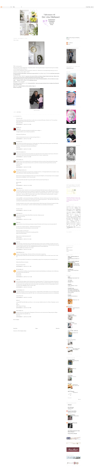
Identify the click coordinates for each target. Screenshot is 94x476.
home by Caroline (71, 314)
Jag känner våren (75, 332)
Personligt (76, 219)
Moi (69, 217)
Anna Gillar (70, 280)
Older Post (57, 328)
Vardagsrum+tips (78, 227)
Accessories (68, 206)
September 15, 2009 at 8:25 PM (23, 124)
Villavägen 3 (70, 306)
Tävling (68, 222)
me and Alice (70, 375)
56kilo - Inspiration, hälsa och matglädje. (73, 257)
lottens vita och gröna (20, 151)
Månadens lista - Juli (76, 299)
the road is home (71, 407)
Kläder (73, 212)
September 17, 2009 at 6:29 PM (23, 316)
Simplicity (70, 284)
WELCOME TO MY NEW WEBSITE (76, 349)
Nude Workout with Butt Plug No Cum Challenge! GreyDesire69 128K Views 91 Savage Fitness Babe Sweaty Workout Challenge (74, 291)
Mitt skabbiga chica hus (20, 170)
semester (68, 221)
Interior (70, 210)
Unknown (68, 44)
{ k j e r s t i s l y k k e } (72, 339)
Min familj (75, 216)
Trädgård (78, 224)
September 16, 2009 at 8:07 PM (23, 307)
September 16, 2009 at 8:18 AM (23, 219)
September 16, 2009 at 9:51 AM (23, 266)
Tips (67, 224)
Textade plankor (73, 222)
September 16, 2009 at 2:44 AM (23, 210)
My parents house (75, 217)
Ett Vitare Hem (18, 269)
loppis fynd (76, 213)
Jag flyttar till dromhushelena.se (73, 296)
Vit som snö (18, 141)
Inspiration (78, 209)
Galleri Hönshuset (19, 252)
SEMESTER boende (70, 68)
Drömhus (69, 295)
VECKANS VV (75, 392)
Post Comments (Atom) (22, 330)
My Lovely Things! (71, 359)
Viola (17, 279)
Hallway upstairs (69, 209)
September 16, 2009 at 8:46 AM (23, 249)
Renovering (77, 220)
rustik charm (18, 213)
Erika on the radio (70, 207)
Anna (17, 241)
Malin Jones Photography (72, 422)
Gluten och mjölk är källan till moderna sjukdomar (73, 262)
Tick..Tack (15, 40)
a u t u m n (74, 376)
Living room (71, 213)
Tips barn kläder (73, 224)
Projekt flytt (74, 315)
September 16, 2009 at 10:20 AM (24, 287)
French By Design (71, 322)
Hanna (17, 222)
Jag (74, 210)
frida (17, 300)
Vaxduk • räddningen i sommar (72, 285)
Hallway (76, 208)
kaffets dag (74, 368)
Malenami (70, 404)
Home (37, 328)
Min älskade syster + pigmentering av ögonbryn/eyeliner (74, 215)
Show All (79, 399)
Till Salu (78, 222)
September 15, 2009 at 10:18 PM (24, 185)
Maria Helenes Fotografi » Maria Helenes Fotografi (74, 431)
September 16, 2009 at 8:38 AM (23, 239)
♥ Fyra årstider (18, 159)
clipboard (69, 298)
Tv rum (76, 225)
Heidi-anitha (18, 188)
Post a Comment (16, 319)
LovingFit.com (70, 269)
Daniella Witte (70, 347)
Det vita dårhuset (70, 42)
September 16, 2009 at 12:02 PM (24, 297)
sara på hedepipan (19, 289)
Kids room (78, 210)
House (74, 209)
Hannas (69, 367)
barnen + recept (77, 206)
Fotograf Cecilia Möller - (72, 411)
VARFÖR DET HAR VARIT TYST (73, 278)
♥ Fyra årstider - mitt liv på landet (73, 331)
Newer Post (15, 328)
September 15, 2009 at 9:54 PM (23, 167)
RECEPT (71, 220)
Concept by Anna (71, 288)
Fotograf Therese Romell (72, 433)
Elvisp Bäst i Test (70, 281)
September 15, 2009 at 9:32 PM (23, 149)
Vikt (68, 228)
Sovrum (72, 221)
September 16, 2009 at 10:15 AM (24, 276)
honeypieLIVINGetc (71, 414)
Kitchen (70, 212)
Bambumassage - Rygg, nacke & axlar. (76, 385)
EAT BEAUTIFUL (76, 415)
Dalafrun (17, 127)
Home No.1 (70, 383)
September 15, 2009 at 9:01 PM (23, 138)
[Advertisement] (47, 3)
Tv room (68, 225)
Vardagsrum (70, 227)
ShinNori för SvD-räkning (72, 412)
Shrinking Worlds (70, 408)
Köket (79, 212)
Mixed (79, 216)
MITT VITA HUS (71, 391)
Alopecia (72, 206)
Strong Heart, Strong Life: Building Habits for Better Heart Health (76, 264)
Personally (69, 219)
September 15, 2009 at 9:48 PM (23, 156)
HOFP (69, 277)
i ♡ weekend (75, 323)
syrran (78, 221)
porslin (67, 220)
